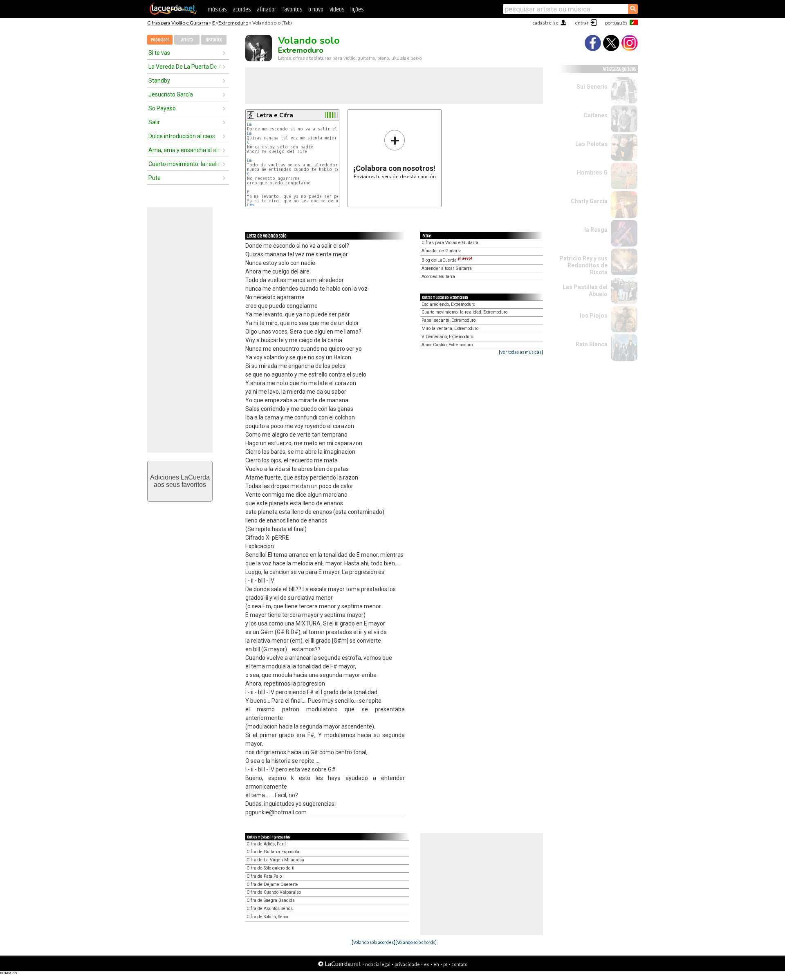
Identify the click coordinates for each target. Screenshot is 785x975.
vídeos (337, 9)
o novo (315, 9)
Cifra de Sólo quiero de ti (270, 868)
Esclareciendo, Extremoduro (448, 304)
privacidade (407, 964)
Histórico (214, 40)
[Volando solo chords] (416, 942)
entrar (582, 23)
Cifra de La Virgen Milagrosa (275, 860)
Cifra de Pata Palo (264, 876)
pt (445, 964)
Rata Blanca (592, 344)
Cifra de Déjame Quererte (272, 884)
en (436, 964)
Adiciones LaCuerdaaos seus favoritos (180, 481)
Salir (154, 122)
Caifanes (595, 115)
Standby (159, 80)
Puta (154, 178)
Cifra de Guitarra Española (273, 851)
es (426, 964)
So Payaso (162, 108)
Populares (160, 40)
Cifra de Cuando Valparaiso (274, 892)
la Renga (596, 229)
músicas (217, 9)
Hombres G (592, 172)
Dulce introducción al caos (181, 136)
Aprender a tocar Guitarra (447, 268)
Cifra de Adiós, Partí (266, 844)
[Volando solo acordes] (373, 942)
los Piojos (594, 315)
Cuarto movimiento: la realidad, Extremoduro (464, 312)
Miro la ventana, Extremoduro (450, 328)
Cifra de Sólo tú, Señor (268, 916)
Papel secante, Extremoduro (448, 320)
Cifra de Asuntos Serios (270, 908)
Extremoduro (233, 23)
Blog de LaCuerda (447, 260)
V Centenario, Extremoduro (447, 336)
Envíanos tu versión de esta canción (395, 154)
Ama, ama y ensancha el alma (185, 150)
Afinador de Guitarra (442, 250)
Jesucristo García (170, 94)
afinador (266, 9)
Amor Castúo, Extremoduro (447, 344)
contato (459, 964)
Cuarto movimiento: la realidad (185, 164)
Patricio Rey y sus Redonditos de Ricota (583, 265)
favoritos (292, 9)
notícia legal (377, 964)
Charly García (589, 201)
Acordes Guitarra (438, 276)
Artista (187, 40)
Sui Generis (592, 86)
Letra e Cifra (274, 115)
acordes (242, 9)
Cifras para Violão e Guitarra (177, 23)
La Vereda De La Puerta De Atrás (185, 66)
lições (356, 9)
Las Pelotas (591, 144)
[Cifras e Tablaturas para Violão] (173, 13)
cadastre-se (545, 23)
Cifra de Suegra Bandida (271, 900)
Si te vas (159, 52)
